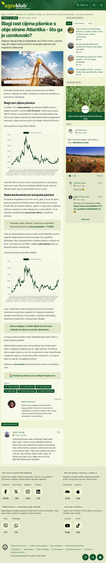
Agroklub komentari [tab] (10, 424)
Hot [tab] (69, 23)
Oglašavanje (28, 549)
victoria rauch (81, 130)
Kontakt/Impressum (73, 549)
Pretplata (87, 549)
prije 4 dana (82, 133)
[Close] (94, 5)
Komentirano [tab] (79, 23)
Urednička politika (18, 552)
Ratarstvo (32, 14)
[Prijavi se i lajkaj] (85, 557)
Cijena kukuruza (44, 387)
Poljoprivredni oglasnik (39, 546)
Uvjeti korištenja (42, 549)
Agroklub (32, 556)
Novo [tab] (90, 23)
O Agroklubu (16, 549)
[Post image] (85, 159)
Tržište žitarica (12, 387)
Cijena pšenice (28, 387)
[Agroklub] (15, 5)
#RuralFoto (78, 142)
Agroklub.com (20, 14)
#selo (86, 142)
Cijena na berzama (46, 391)
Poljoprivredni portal (19, 546)
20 (101, 176)
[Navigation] (101, 5)
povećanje (19, 364)
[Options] (100, 131)
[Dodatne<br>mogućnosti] (100, 557)
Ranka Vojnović (28, 401)
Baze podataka (57, 546)
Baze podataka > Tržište (41, 226)
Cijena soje (11, 391)
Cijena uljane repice (28, 391)
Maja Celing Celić (81, 196)
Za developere (57, 549)
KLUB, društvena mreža (74, 546)
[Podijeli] (93, 557)
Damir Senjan (18, 432)
